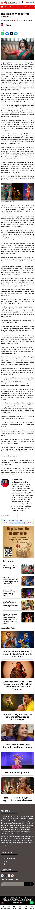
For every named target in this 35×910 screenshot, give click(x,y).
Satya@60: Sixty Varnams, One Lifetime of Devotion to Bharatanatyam (18, 717)
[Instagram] (5, 875)
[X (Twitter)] (11, 33)
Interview (13, 7)
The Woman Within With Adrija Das (10, 567)
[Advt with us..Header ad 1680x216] (17, 523)
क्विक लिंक (3, 908)
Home (6, 7)
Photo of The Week (9, 858)
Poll (4, 864)
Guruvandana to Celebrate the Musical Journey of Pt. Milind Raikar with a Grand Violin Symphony (17, 685)
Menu (32, 908)
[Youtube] (12, 875)
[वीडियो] (14, 907)
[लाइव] (20, 907)
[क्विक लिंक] (3, 907)
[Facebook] (7, 33)
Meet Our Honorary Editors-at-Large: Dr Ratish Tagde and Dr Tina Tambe (10, 580)
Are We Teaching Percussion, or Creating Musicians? (10, 604)
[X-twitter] (9, 875)
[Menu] (32, 907)
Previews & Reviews (25, 7)
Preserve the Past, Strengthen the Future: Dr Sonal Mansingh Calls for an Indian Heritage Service (10, 618)
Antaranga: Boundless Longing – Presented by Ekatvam (11, 592)
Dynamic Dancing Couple (17, 772)
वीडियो (14, 908)
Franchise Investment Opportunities (22, 901)
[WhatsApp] (2, 33)
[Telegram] (16, 33)
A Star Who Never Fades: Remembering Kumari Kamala (17, 745)
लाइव (20, 908)
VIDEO (5, 861)
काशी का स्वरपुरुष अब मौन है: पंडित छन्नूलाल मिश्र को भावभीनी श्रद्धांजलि (17, 799)
